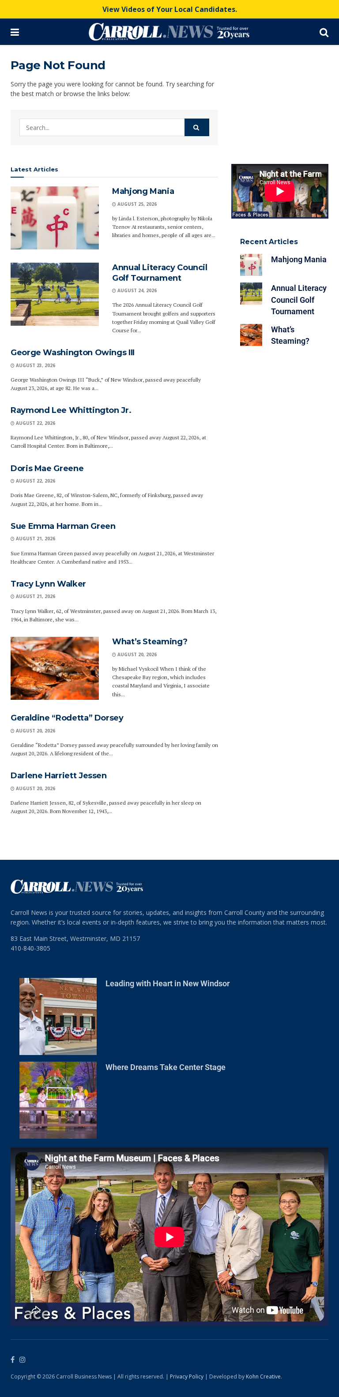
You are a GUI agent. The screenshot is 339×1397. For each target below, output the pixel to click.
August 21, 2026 (35, 538)
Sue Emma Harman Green (63, 526)
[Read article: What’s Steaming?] (55, 668)
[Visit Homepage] (169, 32)
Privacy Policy (186, 1376)
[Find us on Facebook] (13, 1360)
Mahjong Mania (143, 191)
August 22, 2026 (35, 423)
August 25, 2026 (136, 204)
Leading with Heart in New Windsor (167, 983)
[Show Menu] (15, 32)
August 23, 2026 (35, 365)
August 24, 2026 (136, 290)
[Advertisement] (279, 102)
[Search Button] (324, 32)
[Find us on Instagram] (22, 1360)
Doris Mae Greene (47, 468)
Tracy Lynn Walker (48, 584)
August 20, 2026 (136, 654)
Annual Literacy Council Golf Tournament (159, 272)
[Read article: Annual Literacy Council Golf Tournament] (55, 294)
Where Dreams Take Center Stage (165, 1067)
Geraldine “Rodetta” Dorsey (67, 718)
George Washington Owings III (73, 352)
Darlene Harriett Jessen (59, 775)
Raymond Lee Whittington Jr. (71, 410)
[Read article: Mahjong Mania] (55, 217)
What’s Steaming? (149, 641)
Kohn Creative (263, 1376)
